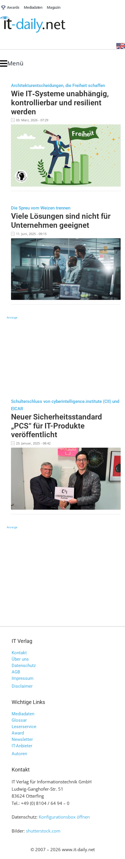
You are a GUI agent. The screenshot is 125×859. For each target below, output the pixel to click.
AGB (16, 672)
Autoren (19, 753)
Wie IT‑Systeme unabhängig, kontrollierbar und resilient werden (60, 102)
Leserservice (24, 726)
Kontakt (19, 652)
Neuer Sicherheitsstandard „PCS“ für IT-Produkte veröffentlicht (56, 425)
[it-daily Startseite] (43, 24)
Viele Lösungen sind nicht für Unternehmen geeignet (60, 221)
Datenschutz (24, 665)
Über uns (20, 659)
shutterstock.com (43, 831)
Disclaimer (22, 686)
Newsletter (22, 739)
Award (18, 733)
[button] (12, 63)
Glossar (19, 720)
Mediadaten (23, 713)
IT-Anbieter (22, 745)
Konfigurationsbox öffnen (64, 817)
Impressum (22, 678)
